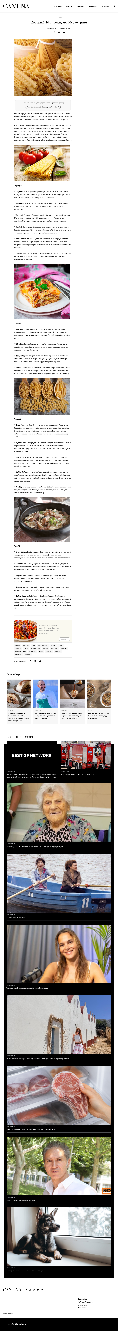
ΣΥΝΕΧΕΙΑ (63, 639)
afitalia (17, 645)
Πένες (41, 651)
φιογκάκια (28, 654)
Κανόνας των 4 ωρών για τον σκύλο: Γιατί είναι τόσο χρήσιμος (25, 1271)
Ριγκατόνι (49, 651)
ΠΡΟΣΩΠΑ (38, 710)
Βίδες (61, 645)
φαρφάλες (18, 654)
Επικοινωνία (82, 1305)
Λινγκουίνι (54, 648)
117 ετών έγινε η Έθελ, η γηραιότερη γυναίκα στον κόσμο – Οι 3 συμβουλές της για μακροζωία (35, 847)
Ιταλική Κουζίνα (35, 648)
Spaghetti (53, 645)
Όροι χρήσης (83, 1299)
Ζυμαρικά (18, 648)
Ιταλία (26, 648)
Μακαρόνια (64, 648)
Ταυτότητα (82, 1308)
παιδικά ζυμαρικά (20, 651)
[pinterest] (59, 32)
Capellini (26, 645)
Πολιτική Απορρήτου (85, 1302)
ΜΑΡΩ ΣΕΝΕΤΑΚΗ (52, 28)
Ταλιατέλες (58, 651)
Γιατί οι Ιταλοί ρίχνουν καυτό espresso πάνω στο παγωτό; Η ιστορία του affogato (71, 715)
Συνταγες (58, 6)
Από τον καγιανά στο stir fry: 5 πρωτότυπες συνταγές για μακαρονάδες (98, 715)
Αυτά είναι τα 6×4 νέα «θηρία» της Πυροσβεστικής (77, 774)
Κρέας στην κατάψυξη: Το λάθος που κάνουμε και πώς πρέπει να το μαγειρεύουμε (31, 1129)
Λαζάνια (45, 648)
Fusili (33, 645)
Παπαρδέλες (32, 651)
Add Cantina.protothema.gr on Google (42, 107)
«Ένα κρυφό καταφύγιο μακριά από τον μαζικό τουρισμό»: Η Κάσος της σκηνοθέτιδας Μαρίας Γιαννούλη (38, 1059)
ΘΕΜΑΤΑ (59, 18)
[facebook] (54, 32)
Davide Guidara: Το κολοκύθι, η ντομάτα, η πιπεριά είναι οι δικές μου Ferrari (46, 715)
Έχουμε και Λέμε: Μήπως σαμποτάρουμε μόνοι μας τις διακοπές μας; (27, 988)
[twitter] (64, 32)
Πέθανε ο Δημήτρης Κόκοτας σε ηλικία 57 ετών (21, 1200)
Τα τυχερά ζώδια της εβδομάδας (16, 917)
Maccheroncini (42, 645)
